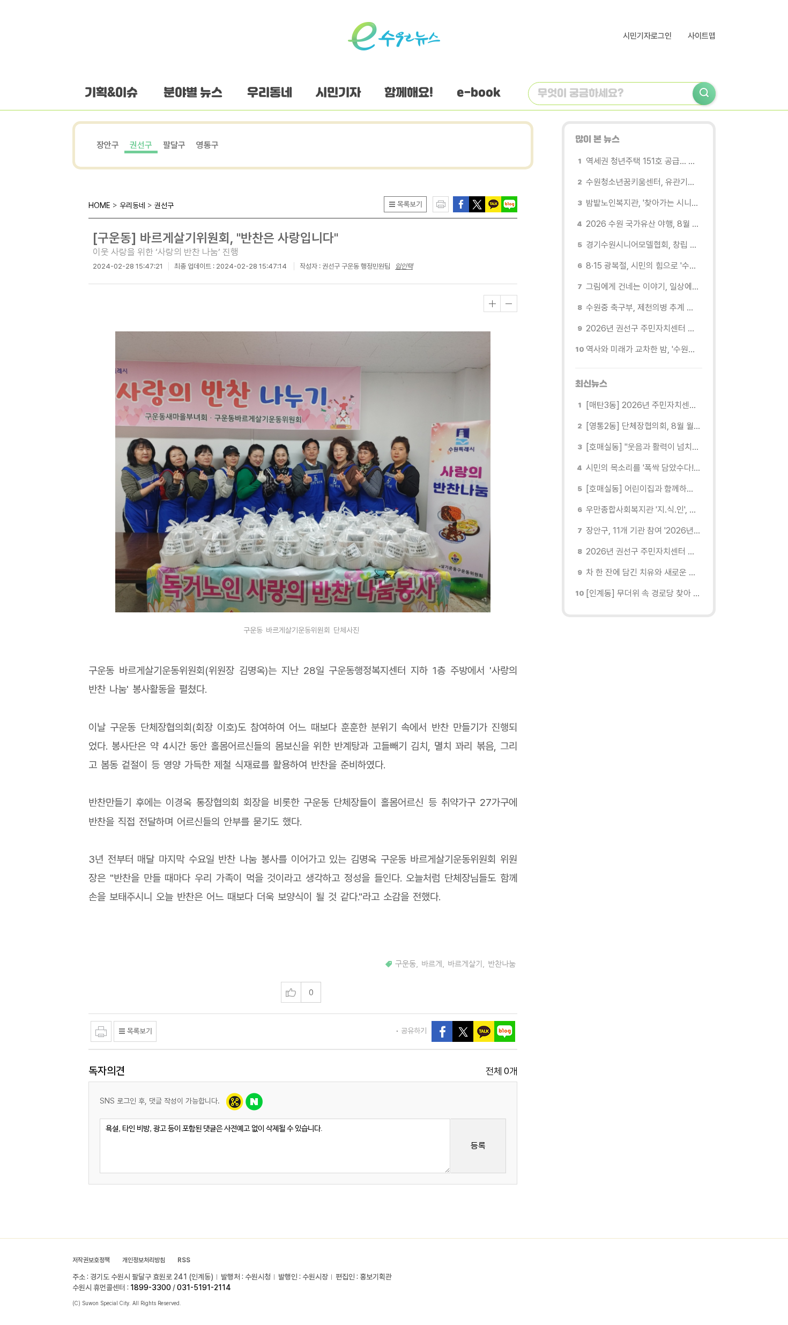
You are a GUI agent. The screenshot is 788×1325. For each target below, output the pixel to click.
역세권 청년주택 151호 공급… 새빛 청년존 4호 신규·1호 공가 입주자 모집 (643, 161)
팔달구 (174, 145)
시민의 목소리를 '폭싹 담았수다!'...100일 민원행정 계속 (643, 468)
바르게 (431, 964)
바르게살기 (465, 964)
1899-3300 (150, 1287)
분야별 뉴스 (192, 93)
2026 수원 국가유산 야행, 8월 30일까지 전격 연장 (643, 224)
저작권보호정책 (91, 1260)
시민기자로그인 (647, 36)
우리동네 (269, 93)
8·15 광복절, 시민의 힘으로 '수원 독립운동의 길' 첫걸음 (643, 266)
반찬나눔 (502, 964)
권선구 (141, 145)
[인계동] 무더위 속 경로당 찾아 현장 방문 (643, 593)
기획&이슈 (111, 93)
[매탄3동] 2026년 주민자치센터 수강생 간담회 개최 (643, 405)
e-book (479, 93)
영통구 (207, 145)
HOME (99, 205)
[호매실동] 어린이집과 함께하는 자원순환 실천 (643, 489)
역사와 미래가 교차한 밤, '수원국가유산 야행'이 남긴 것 (643, 349)
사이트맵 (702, 36)
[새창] (477, 203)
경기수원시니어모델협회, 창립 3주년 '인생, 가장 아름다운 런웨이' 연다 (643, 245)
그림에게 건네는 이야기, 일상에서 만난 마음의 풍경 (643, 287)
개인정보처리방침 (143, 1260)
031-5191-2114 (204, 1287)
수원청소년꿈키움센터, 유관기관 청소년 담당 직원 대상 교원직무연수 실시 (643, 182)
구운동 (405, 964)
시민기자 (338, 93)
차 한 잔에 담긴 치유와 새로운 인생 (643, 572)
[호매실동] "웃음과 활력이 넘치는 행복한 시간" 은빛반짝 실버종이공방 (643, 447)
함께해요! (408, 93)
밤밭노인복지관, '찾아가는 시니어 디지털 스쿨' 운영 (643, 203)
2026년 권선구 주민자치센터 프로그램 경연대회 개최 (643, 328)
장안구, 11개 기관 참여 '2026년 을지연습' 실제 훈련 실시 (643, 530)
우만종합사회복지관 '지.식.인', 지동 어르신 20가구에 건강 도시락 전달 (643, 510)
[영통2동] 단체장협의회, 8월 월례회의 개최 (643, 426)
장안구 (107, 145)
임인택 (404, 266)
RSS (183, 1260)
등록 (478, 1146)
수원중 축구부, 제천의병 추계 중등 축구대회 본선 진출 (643, 307)
